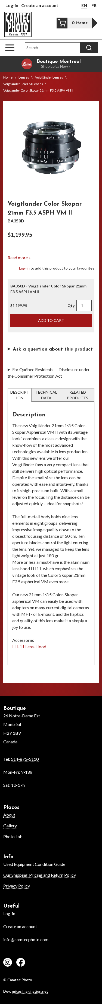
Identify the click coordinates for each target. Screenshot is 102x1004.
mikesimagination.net (30, 991)
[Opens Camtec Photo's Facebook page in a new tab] (20, 963)
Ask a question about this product (53, 349)
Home (8, 77)
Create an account (39, 5)
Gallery (10, 825)
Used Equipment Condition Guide (34, 864)
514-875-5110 (25, 759)
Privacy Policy (16, 885)
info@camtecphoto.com (25, 939)
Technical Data (46, 395)
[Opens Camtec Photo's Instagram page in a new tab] (7, 963)
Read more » (19, 257)
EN (84, 5)
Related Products (77, 395)
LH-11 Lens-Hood (29, 646)
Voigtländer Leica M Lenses (23, 84)
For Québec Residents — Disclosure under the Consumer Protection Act (49, 372)
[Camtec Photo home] (18, 24)
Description (19, 395)
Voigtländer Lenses (49, 77)
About (9, 814)
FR (94, 5)
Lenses (23, 77)
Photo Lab (13, 836)
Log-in (11, 5)
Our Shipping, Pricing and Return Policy (39, 874)
